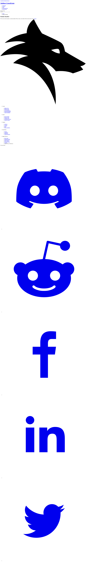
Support (35, 18)
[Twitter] (44, 560)
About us (5, 124)
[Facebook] (44, 394)
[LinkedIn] (44, 477)
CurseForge (2, 0)
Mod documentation (7, 111)
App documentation (7, 110)
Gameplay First (6, 118)
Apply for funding (7, 112)
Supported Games (7, 139)
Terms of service (7, 140)
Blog (5, 126)
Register (5, 0)
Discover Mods (6, 116)
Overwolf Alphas (7, 141)
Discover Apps (6, 117)
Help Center (6, 138)
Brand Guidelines (7, 127)
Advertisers (6, 132)
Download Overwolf (7, 119)
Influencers (6, 133)
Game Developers (7, 134)
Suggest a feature (7, 120)
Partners (5, 131)
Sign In (8, 0)
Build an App (6, 108)
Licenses (5, 142)
